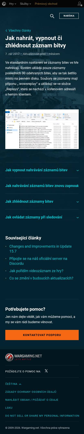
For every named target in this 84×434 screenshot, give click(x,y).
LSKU (8, 407)
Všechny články (20, 30)
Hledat (52, 18)
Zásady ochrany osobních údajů (30, 391)
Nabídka (69, 15)
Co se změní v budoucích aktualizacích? (41, 278)
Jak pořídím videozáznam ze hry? (36, 271)
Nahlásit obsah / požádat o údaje (31, 399)
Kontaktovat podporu (42, 335)
